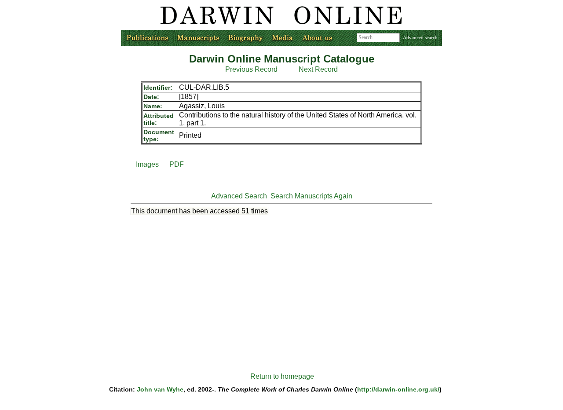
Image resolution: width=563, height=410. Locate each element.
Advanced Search (239, 196)
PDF (176, 164)
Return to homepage (282, 376)
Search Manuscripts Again (311, 196)
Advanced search (420, 37)
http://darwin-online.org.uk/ (398, 389)
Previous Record (251, 69)
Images (147, 164)
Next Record (318, 69)
